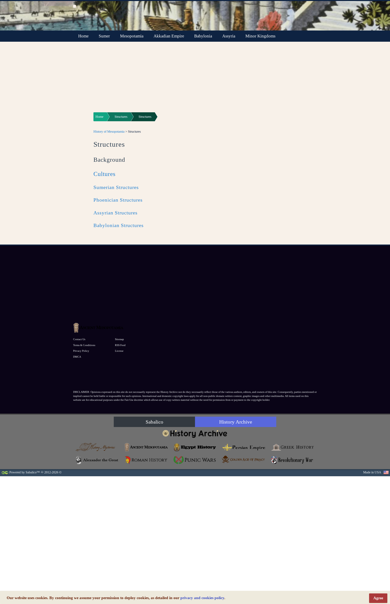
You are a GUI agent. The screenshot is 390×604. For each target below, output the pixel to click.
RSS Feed (120, 345)
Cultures (104, 173)
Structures (121, 116)
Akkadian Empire (169, 36)
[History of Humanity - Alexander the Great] (97, 460)
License (119, 350)
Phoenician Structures (118, 200)
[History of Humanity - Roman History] (146, 460)
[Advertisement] (195, 79)
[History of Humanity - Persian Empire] (243, 447)
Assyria (228, 36)
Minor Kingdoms (260, 36)
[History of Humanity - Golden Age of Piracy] (243, 459)
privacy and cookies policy (202, 598)
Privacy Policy (81, 350)
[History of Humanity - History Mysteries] (97, 447)
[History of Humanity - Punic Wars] (195, 460)
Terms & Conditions (84, 345)
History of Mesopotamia (109, 131)
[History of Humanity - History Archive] (195, 433)
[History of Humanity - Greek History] (292, 447)
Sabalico (154, 422)
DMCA (77, 356)
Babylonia (203, 36)
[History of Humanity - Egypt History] (195, 447)
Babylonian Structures (118, 225)
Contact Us (79, 339)
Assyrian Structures (115, 212)
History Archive (235, 422)
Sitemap (119, 339)
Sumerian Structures (116, 187)
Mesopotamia (131, 36)
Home (83, 36)
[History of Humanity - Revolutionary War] (292, 460)
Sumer (104, 36)
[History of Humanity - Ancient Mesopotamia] (146, 447)
